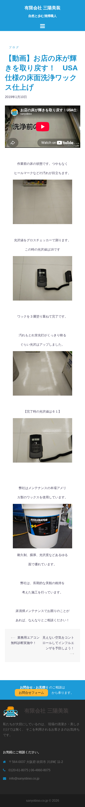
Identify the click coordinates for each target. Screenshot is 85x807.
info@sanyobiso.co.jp (24, 778)
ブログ (14, 47)
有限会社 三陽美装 (42, 7)
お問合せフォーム (31, 692)
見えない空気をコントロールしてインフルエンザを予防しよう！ (58, 643)
